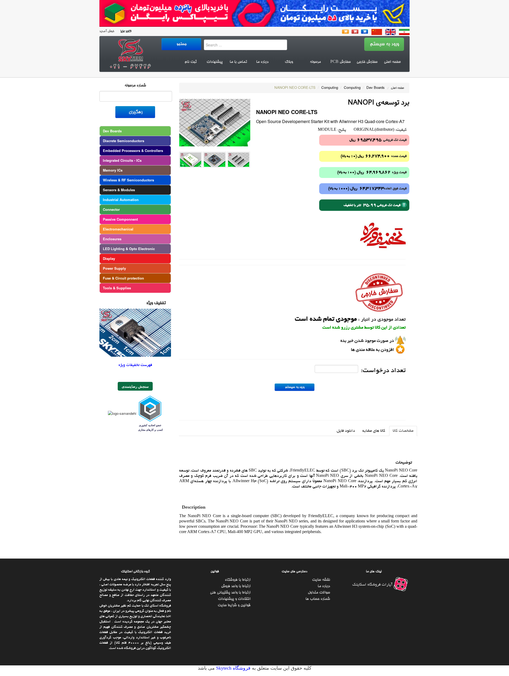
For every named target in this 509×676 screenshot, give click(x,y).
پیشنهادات (215, 62)
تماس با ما (238, 62)
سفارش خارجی (367, 62)
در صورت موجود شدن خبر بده (367, 341)
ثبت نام (191, 62)
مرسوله (315, 62)
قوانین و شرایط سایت (234, 605)
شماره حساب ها (317, 599)
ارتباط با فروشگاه (238, 580)
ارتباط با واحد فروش (236, 586)
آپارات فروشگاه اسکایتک (372, 585)
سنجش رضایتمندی (135, 386)
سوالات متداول (319, 593)
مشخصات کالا (403, 431)
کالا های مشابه (373, 431)
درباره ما (262, 62)
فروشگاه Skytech (233, 668)
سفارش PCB (340, 62)
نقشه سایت (321, 580)
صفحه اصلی (392, 62)
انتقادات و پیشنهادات (234, 599)
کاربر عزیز (125, 31)
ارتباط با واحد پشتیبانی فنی (230, 593)
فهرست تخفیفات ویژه (135, 365)
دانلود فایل (346, 431)
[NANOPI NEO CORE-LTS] (214, 122)
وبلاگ (289, 62)
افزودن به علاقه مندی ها (372, 350)
